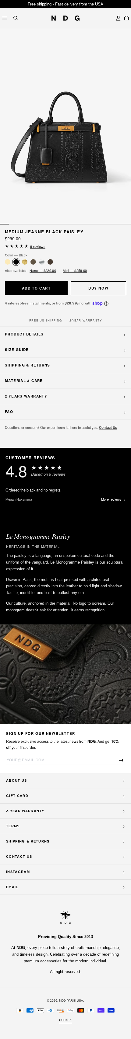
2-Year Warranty (25, 811)
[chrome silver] (41, 262)
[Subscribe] (121, 759)
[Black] (16, 262)
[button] (15, 18)
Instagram (18, 872)
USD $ (63, 1020)
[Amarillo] (7, 262)
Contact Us (108, 427)
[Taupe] (50, 262)
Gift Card (17, 795)
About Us (16, 780)
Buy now (98, 288)
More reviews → (113, 499)
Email (12, 887)
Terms (13, 826)
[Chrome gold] (24, 262)
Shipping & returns (28, 841)
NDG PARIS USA (71, 1000)
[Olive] (33, 262)
